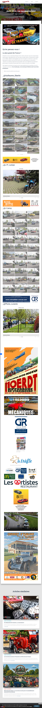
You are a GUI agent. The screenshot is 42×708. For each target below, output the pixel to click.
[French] (2, 706)
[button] (28, 1)
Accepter (36, 706)
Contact (36, 1)
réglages (30, 706)
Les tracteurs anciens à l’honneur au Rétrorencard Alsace (17, 656)
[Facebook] (1, 354)
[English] (1, 706)
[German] (4, 706)
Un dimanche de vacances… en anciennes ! (14, 622)
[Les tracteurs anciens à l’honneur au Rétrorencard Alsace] (21, 641)
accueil (26, 1)
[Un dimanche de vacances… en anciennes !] (21, 607)
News (32, 1)
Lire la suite (6, 626)
